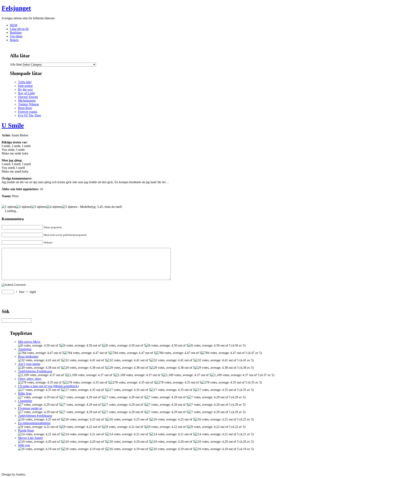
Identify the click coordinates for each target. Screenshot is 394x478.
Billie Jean (25, 393)
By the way (25, 89)
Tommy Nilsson (28, 104)
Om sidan (16, 36)
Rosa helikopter (28, 356)
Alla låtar (16, 64)
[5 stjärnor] (69, 207)
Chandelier (25, 401)
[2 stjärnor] (23, 207)
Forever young (27, 111)
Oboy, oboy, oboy (29, 378)
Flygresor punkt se (30, 408)
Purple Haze (26, 430)
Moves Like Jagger (30, 438)
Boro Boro (25, 108)
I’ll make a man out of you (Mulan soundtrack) (48, 386)
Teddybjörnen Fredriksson (35, 371)
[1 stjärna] (9, 207)
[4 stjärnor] (54, 207)
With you (24, 445)
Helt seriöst (25, 86)
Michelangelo (27, 100)
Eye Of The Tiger (29, 115)
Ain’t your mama (29, 364)
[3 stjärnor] (39, 207)
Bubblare (16, 32)
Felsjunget (16, 8)
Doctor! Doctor (28, 97)
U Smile (13, 125)
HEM (13, 25)
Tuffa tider (25, 82)
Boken (14, 40)
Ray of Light (26, 93)
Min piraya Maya (29, 341)
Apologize (25, 349)
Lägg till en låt (19, 29)
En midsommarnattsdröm (34, 423)
